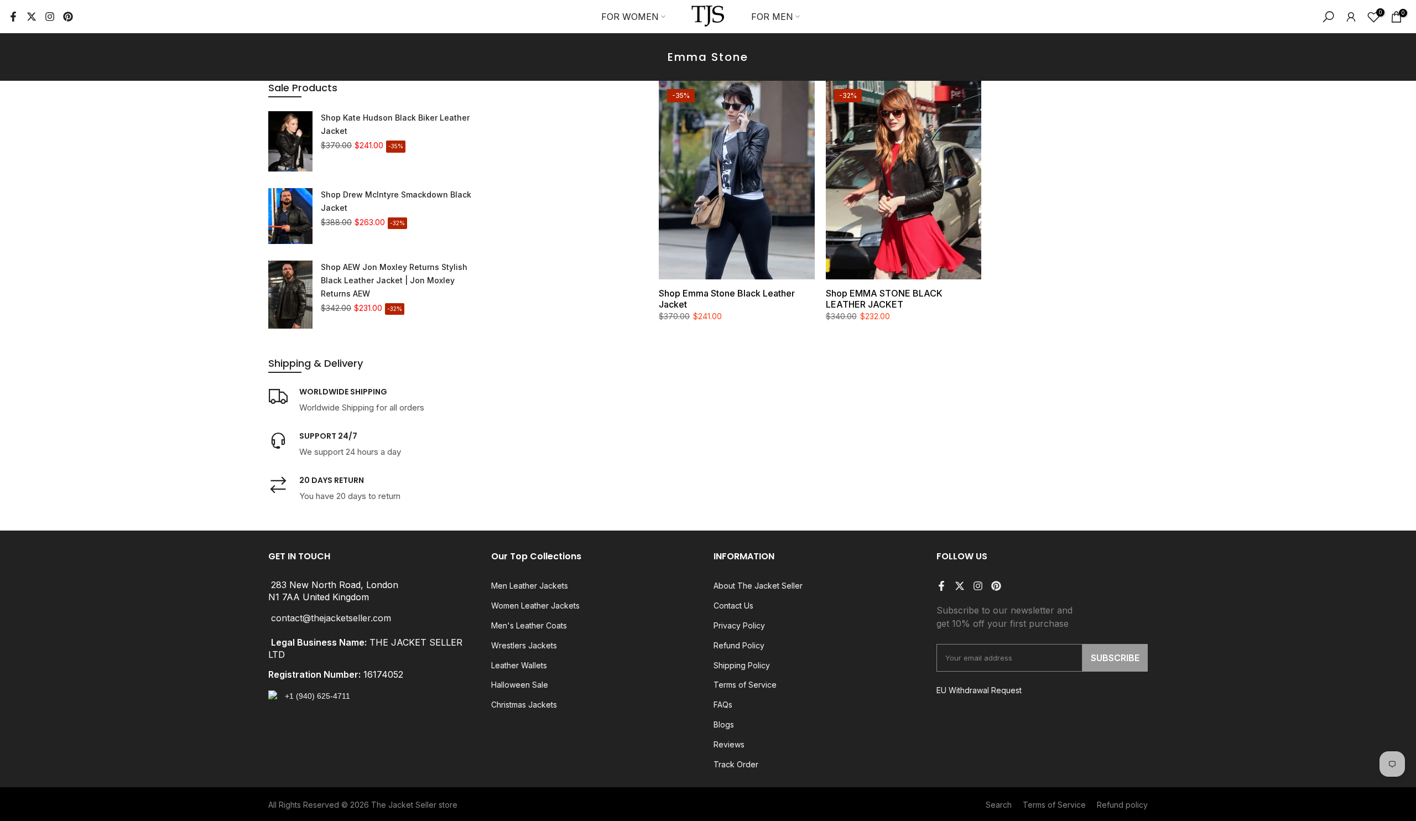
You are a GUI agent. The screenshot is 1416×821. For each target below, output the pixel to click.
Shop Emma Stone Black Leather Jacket (727, 299)
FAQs (723, 704)
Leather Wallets (519, 665)
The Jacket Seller (403, 804)
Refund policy (1122, 804)
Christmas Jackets (524, 704)
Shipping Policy (742, 665)
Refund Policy (739, 645)
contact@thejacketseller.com (331, 618)
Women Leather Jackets (535, 605)
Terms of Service (745, 684)
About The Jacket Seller (758, 585)
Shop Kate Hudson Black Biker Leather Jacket (395, 124)
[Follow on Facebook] (13, 16)
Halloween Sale (519, 684)
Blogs (724, 724)
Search (999, 804)
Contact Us (733, 605)
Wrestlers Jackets (524, 645)
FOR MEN (772, 16)
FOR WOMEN (630, 16)
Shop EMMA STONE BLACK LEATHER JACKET (884, 299)
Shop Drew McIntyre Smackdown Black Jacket (396, 201)
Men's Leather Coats (529, 625)
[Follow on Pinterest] (68, 16)
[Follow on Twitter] (32, 16)
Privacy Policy (739, 625)
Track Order (736, 764)
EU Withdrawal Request (979, 690)
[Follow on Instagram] (50, 16)
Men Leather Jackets (529, 585)
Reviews (729, 744)
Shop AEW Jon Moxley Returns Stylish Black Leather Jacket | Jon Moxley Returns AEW (394, 280)
